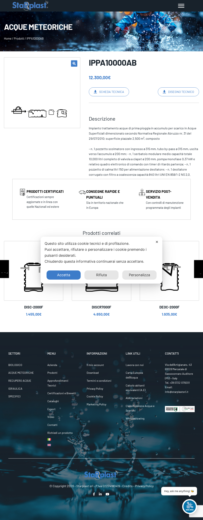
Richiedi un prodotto (60, 432)
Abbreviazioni (134, 398)
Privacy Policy (95, 388)
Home (7, 38)
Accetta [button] (63, 275)
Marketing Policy (96, 404)
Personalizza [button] (139, 275)
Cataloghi (53, 401)
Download (93, 372)
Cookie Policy (95, 396)
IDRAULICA (15, 388)
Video (50, 417)
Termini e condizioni (99, 380)
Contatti (52, 424)
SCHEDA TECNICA (111, 92)
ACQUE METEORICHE (21, 372)
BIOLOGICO (15, 365)
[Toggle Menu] (181, 6)
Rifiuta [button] (101, 275)
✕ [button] (156, 242)
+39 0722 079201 (180, 382)
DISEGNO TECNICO (181, 92)
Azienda (52, 365)
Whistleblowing (135, 418)
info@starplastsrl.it (176, 391)
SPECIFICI (14, 396)
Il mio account (95, 365)
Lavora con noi (135, 365)
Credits (127, 486)
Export (51, 409)
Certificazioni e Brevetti (61, 393)
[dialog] (101, 260)
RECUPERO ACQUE (19, 380)
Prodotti (19, 38)
